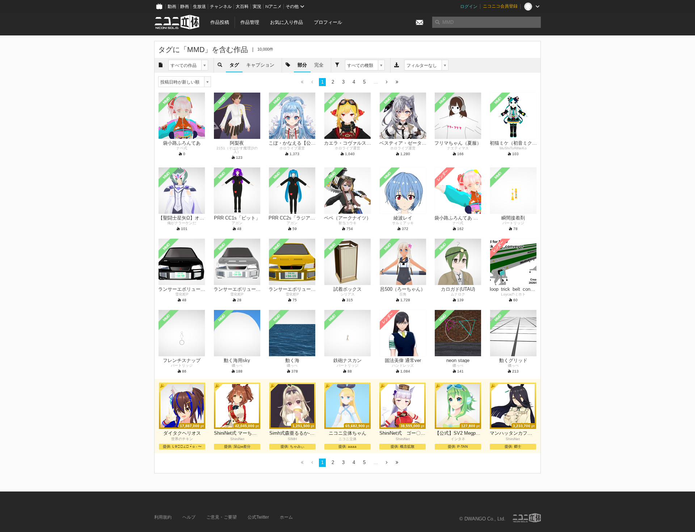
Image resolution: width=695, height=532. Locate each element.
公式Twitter (258, 517)
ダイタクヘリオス (182, 433)
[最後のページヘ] (396, 82)
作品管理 (249, 22)
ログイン (468, 6)
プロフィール (328, 22)
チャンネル (221, 6)
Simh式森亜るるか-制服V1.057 (292, 433)
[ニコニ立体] (527, 517)
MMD (166, 100)
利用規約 (163, 517)
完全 (319, 65)
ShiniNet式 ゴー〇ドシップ (402, 433)
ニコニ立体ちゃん (347, 433)
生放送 (199, 6)
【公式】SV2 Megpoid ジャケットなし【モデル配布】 (458, 433)
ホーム (286, 517)
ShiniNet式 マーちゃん (237, 433)
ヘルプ (188, 517)
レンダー (442, 175)
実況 (257, 6)
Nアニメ (273, 6)
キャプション (260, 65)
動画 (172, 6)
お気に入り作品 (286, 22)
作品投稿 (219, 22)
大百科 (242, 6)
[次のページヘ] (387, 82)
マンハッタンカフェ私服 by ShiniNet (513, 433)
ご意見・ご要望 (221, 517)
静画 (184, 6)
